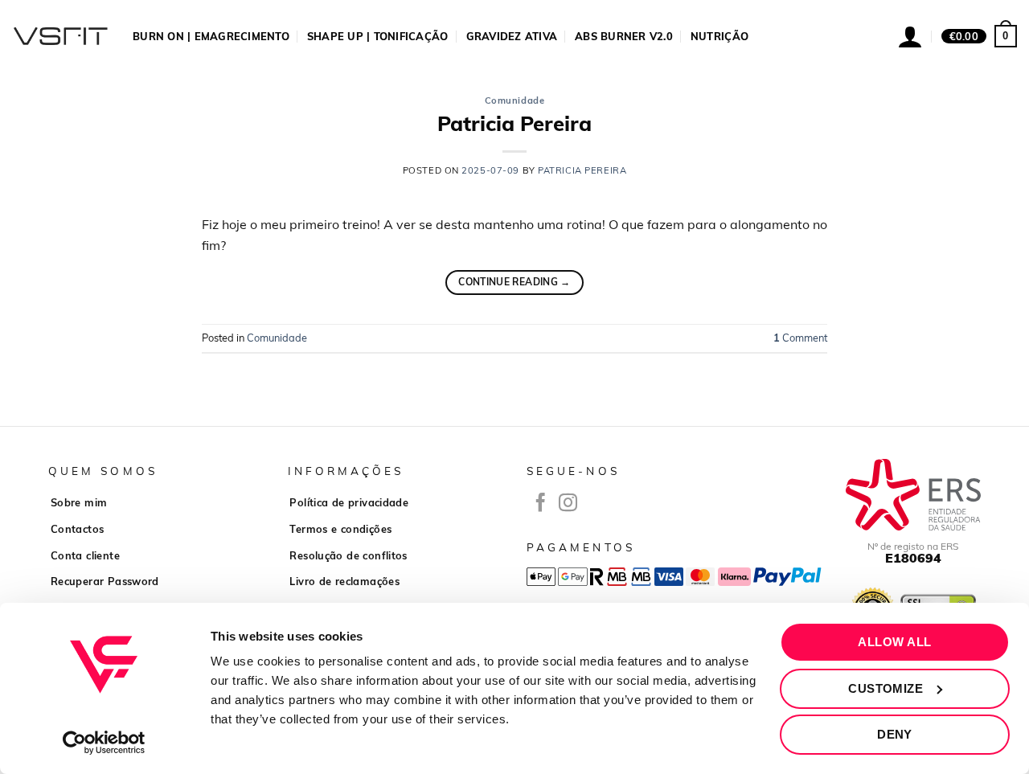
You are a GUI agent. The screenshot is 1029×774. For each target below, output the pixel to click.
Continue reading (514, 282)
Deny (894, 734)
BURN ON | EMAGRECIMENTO (211, 36)
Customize (885, 688)
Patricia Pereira (514, 123)
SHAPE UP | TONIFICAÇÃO (378, 36)
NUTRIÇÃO (719, 36)
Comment (800, 337)
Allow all (894, 642)
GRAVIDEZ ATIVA (512, 36)
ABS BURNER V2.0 (624, 36)
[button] (979, 36)
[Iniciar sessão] (910, 36)
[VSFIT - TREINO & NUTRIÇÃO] (60, 36)
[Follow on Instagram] (568, 503)
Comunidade (515, 100)
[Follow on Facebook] (540, 503)
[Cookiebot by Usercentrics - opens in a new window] (104, 743)
